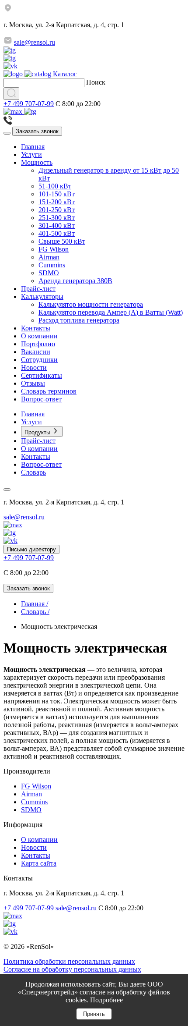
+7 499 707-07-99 (28, 103)
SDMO (48, 273)
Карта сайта (38, 863)
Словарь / (35, 611)
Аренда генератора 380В (75, 280)
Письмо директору (31, 549)
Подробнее (106, 1000)
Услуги (31, 154)
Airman (48, 257)
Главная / (34, 603)
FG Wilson (53, 249)
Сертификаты (41, 375)
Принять (94, 1014)
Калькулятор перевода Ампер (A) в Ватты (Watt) (110, 312)
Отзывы (33, 383)
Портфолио (38, 344)
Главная (33, 146)
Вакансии (35, 351)
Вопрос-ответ (41, 399)
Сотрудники (39, 359)
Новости (34, 367)
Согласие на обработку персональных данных (72, 969)
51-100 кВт (54, 186)
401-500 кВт (56, 233)
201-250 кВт (56, 209)
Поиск (95, 82)
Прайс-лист (38, 288)
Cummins (51, 265)
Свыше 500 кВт (61, 241)
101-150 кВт (56, 194)
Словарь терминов (49, 391)
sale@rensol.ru (34, 42)
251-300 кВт (56, 217)
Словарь (33, 472)
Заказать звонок (37, 131)
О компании (39, 336)
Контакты (35, 328)
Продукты (38, 432)
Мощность (36, 162)
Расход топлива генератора (78, 320)
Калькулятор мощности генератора (90, 304)
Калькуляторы (42, 296)
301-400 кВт (56, 225)
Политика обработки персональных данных (69, 961)
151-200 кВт (56, 202)
